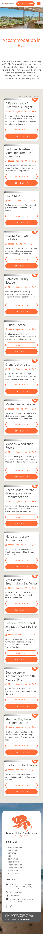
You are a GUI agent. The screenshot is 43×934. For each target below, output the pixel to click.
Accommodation (15, 865)
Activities (12, 853)
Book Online (13, 862)
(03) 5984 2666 (27, 3)
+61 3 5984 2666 (17, 896)
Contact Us (13, 859)
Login (32, 916)
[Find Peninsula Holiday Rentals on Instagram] (11, 906)
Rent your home (15, 847)
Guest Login (13, 871)
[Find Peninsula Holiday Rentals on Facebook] (7, 906)
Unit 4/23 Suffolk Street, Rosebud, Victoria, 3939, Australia (21, 887)
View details (20, 130)
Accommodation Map (17, 868)
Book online (20, 136)
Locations (12, 850)
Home (10, 856)
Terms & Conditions (19, 916)
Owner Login (13, 874)
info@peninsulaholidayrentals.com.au (22, 900)
